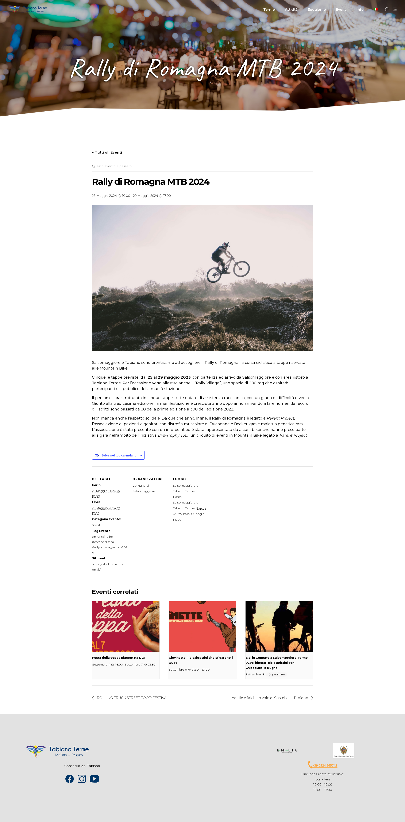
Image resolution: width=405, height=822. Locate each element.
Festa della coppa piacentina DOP (119, 658)
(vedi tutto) (279, 674)
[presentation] (125, 626)
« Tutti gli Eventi (107, 152)
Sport (96, 525)
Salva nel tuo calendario (119, 455)
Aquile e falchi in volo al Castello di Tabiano (270, 698)
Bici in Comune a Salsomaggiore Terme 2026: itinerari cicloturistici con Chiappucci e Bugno (277, 662)
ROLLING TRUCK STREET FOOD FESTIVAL (132, 698)
